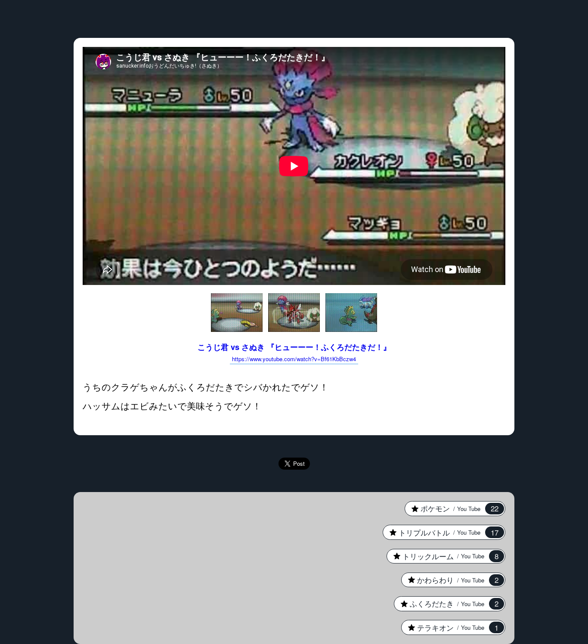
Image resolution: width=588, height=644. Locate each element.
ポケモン (451, 508)
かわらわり (449, 580)
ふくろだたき (446, 603)
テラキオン (449, 627)
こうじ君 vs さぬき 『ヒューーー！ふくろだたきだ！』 (294, 352)
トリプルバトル (440, 532)
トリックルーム (442, 556)
